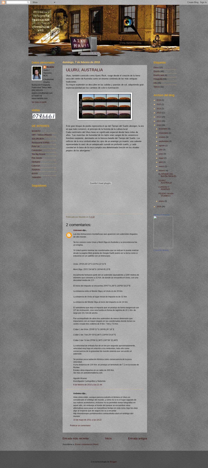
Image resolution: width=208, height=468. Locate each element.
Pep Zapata (37, 158)
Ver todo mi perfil (39, 102)
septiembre (164, 141)
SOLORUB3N (38, 139)
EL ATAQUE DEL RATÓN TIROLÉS (167, 175)
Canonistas (37, 150)
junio (161, 154)
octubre (162, 137)
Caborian (36, 166)
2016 (159, 100)
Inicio (108, 438)
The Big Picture (38, 154)
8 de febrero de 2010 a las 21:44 (87, 385)
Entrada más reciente (76, 438)
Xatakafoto (36, 177)
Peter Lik (35, 146)
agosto (162, 145)
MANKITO (36, 131)
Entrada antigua (137, 438)
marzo (162, 166)
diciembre (163, 129)
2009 (159, 206)
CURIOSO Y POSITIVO (164, 188)
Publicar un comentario (80, 425)
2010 (159, 125)
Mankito (50, 67)
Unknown (77, 230)
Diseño (157, 71)
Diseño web (159, 75)
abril (161, 162)
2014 (159, 109)
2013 (159, 113)
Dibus (156, 67)
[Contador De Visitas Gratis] (43, 118)
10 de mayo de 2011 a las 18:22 (87, 420)
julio (161, 150)
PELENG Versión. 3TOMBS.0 (166, 194)
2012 (159, 117)
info (155, 83)
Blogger (113, 462)
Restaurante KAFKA (40, 143)
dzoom (35, 173)
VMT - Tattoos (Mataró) (42, 135)
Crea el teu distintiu (161, 250)
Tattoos (157, 87)
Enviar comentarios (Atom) (86, 444)
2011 (159, 121)
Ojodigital (36, 162)
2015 (159, 104)
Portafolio (36, 170)
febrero (162, 171)
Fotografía (158, 79)
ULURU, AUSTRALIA (84, 70)
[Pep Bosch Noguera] (163, 247)
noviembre (164, 133)
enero (161, 201)
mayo (161, 158)
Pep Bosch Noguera (161, 215)
